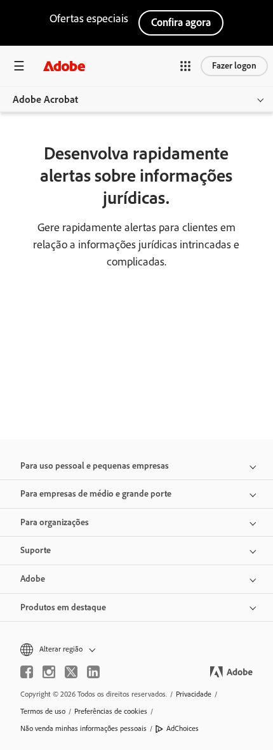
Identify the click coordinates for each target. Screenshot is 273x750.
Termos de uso (42, 711)
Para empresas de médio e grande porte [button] (95, 493)
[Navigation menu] (19, 66)
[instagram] (49, 672)
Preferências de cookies (110, 711)
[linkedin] (93, 672)
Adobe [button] (32, 578)
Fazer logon (234, 65)
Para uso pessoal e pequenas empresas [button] (94, 465)
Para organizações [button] (54, 522)
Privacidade (193, 694)
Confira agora (181, 22)
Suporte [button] (35, 550)
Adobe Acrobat (45, 99)
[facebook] (26, 672)
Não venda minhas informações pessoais (83, 728)
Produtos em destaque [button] (63, 607)
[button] (185, 66)
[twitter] (71, 672)
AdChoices (182, 728)
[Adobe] (64, 66)
